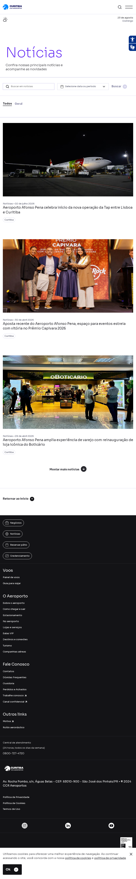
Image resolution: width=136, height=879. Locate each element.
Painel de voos (11, 577)
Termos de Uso (11, 809)
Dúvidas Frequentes (14, 677)
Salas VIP (8, 633)
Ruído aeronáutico (13, 727)
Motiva (7, 721)
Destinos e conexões (15, 639)
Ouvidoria (8, 683)
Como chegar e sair (14, 609)
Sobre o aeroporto (14, 603)
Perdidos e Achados (15, 689)
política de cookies (78, 858)
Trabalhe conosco (13, 695)
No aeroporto (11, 621)
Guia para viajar (12, 583)
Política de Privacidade (16, 797)
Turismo (7, 645)
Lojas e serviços (12, 627)
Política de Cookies (14, 803)
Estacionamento (12, 615)
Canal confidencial (13, 701)
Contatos (8, 671)
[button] (120, 7)
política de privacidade (110, 858)
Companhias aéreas (14, 651)
